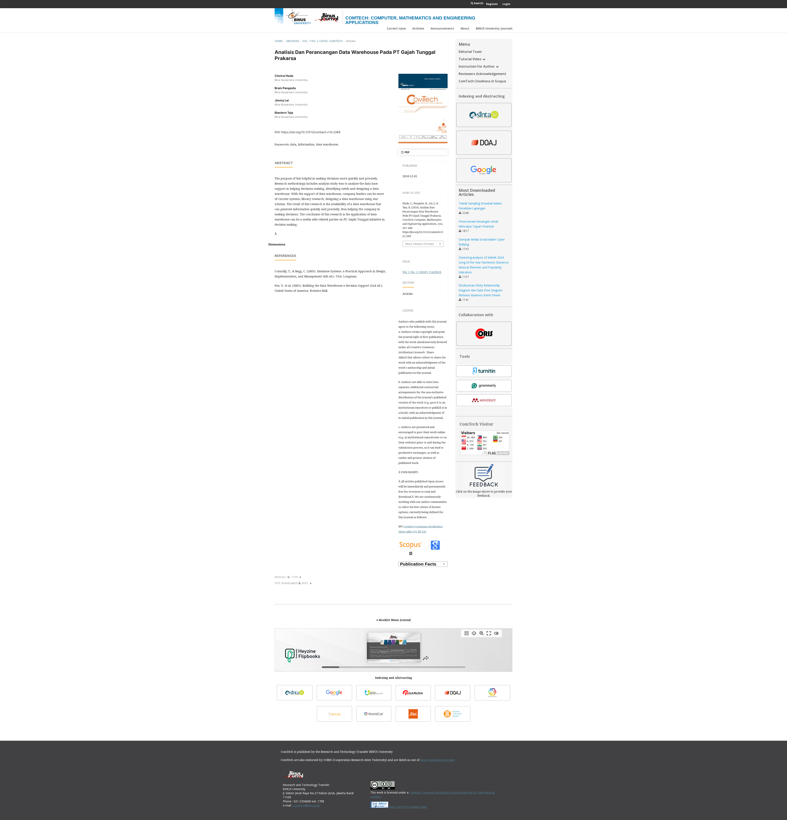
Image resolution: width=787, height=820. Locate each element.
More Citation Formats (419, 243)
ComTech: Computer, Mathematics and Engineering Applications (410, 20)
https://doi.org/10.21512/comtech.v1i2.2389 (310, 132)
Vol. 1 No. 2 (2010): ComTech (322, 41)
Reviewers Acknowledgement (482, 74)
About (465, 28)
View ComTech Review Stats (407, 807)
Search (478, 3)
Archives (418, 28)
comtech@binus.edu (306, 805)
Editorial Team (470, 52)
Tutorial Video (470, 59)
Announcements (442, 28)
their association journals (437, 760)
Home (279, 41)
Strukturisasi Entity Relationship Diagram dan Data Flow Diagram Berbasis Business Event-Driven (481, 290)
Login (506, 4)
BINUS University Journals (494, 28)
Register (492, 4)
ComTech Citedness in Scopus (482, 81)
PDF (407, 152)
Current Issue (396, 28)
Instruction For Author (477, 66)
